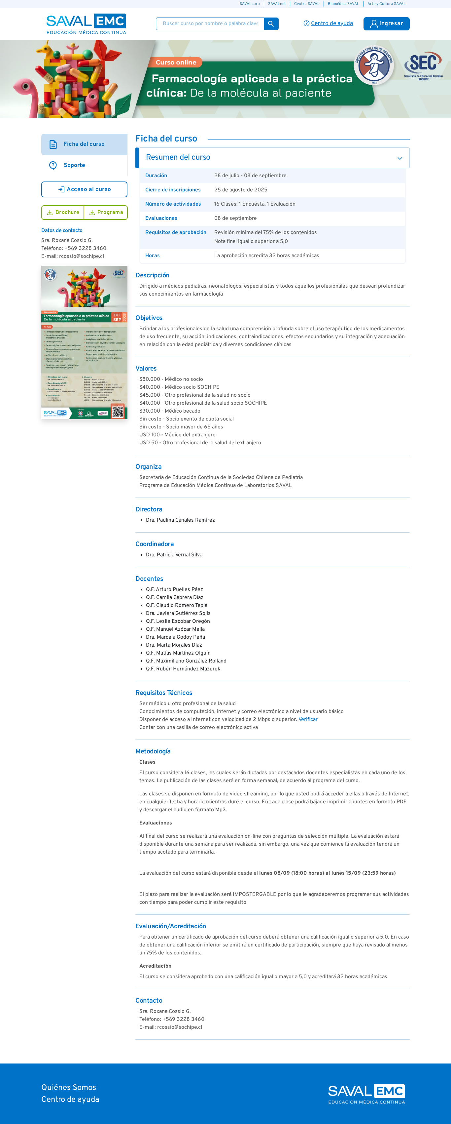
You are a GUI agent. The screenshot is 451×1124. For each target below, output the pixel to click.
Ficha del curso (76, 144)
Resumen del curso (178, 158)
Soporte (66, 165)
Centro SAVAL (307, 4)
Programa (105, 212)
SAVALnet (277, 4)
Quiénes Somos (68, 1088)
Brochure (63, 212)
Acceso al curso (84, 189)
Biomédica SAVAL (343, 4)
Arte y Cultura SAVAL (386, 4)
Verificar (308, 719)
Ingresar (391, 23)
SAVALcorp (250, 4)
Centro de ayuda (70, 1100)
